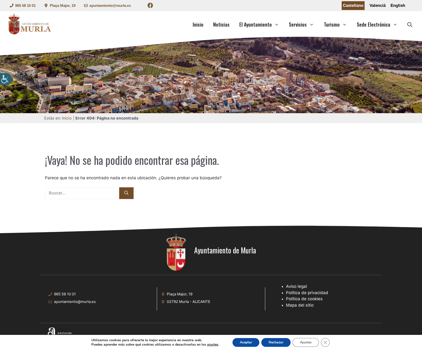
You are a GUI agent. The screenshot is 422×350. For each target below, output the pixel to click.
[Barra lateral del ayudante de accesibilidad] (6, 79)
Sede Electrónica (373, 24)
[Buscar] (126, 193)
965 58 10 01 (25, 5)
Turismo (332, 24)
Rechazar (276, 342)
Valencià (377, 5)
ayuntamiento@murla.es (110, 5)
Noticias (221, 24)
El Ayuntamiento (255, 24)
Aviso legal (296, 286)
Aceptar (246, 342)
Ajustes (306, 342)
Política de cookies (304, 298)
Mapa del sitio (300, 305)
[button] (409, 24)
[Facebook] (150, 6)
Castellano (353, 5)
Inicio (198, 24)
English (397, 5)
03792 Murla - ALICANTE (188, 301)
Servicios (298, 24)
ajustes (212, 344)
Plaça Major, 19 (62, 5)
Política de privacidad (307, 292)
